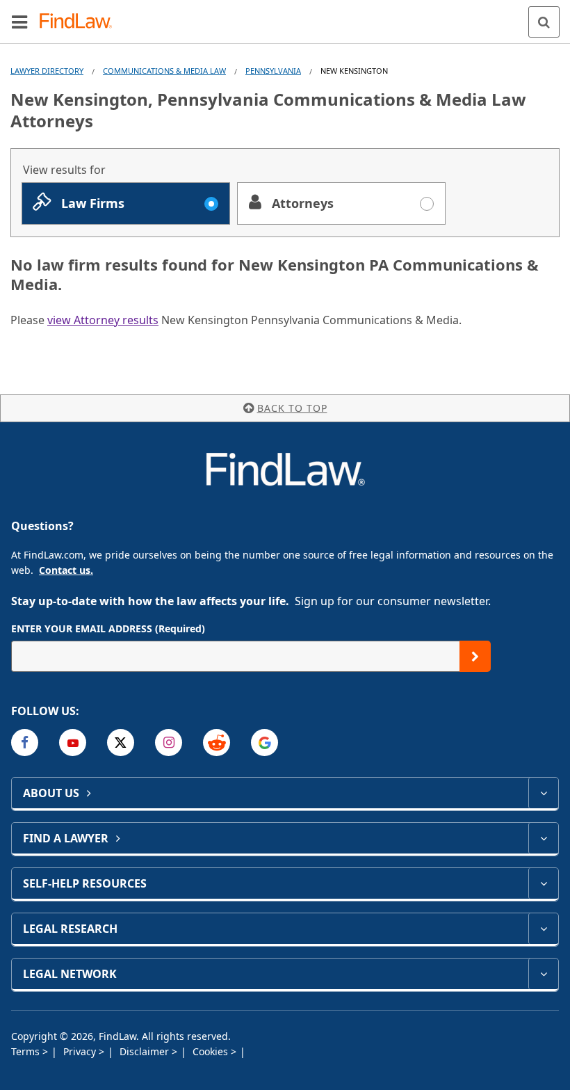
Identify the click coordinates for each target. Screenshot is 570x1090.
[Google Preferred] (264, 742)
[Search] (544, 22)
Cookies (212, 1051)
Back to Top (292, 408)
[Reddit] (216, 742)
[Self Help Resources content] (543, 883)
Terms (26, 1051)
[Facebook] (24, 742)
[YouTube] (72, 742)
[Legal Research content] (543, 928)
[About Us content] (543, 793)
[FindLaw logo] (80, 22)
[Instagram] (168, 742)
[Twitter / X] (120, 742)
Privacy (81, 1051)
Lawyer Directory (46, 70)
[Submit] (475, 656)
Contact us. (66, 570)
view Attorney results (102, 320)
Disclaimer (146, 1051)
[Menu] (19, 21)
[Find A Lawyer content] (543, 838)
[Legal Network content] (543, 974)
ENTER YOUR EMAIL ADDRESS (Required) (108, 628)
